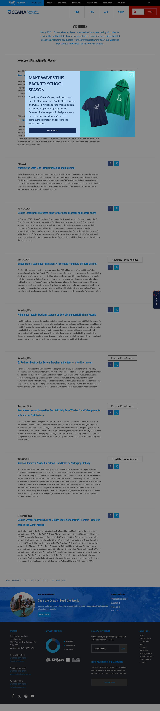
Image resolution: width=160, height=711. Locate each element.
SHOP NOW (52, 130)
